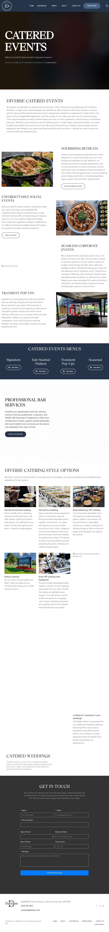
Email (59, 810)
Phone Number (27, 820)
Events (54, 6)
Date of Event (25, 842)
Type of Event (25, 832)
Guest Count (60, 842)
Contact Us (76, 6)
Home (32, 6)
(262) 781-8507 (27, 906)
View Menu (15, 367)
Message (25, 851)
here (80, 721)
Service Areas (87, 921)
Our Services (41, 6)
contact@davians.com (30, 910)
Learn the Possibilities (15, 434)
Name (24, 810)
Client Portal (92, 6)
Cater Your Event (10, 235)
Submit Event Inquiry (54, 873)
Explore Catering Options (73, 186)
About (64, 6)
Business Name (61, 832)
